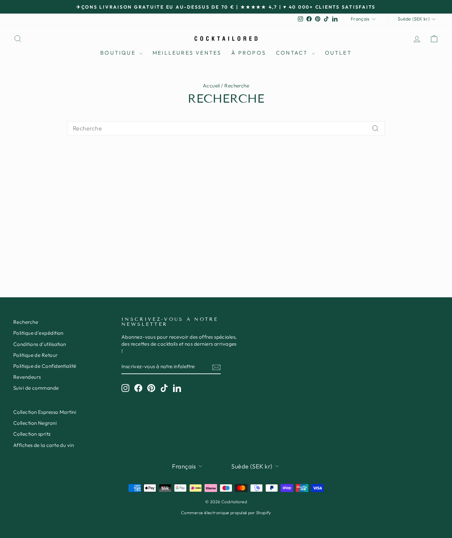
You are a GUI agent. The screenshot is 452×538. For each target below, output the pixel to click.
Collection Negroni (35, 423)
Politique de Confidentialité (44, 366)
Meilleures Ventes (187, 52)
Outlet (338, 52)
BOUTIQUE (119, 52)
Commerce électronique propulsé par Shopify (226, 512)
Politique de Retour (35, 355)
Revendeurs (27, 377)
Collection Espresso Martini (44, 412)
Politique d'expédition (38, 333)
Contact (293, 52)
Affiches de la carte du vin (43, 445)
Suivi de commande (36, 388)
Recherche (25, 322)
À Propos (248, 52)
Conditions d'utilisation (39, 344)
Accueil (211, 85)
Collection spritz (32, 434)
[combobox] (226, 128)
